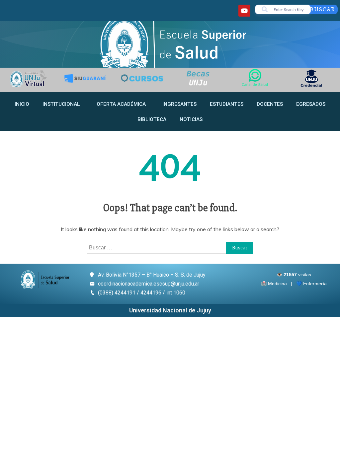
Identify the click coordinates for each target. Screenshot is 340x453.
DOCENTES (270, 104)
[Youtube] (244, 11)
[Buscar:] (170, 247)
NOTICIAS (191, 119)
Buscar (322, 9)
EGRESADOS (310, 104)
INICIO (22, 104)
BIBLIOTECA (151, 119)
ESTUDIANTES (226, 104)
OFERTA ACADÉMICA (121, 104)
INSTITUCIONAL (61, 104)
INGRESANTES (179, 104)
